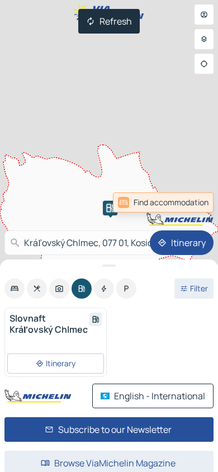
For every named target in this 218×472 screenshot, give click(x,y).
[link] (163, 202)
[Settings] (204, 39)
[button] (110, 208)
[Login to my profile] (204, 14)
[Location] (204, 64)
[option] (14, 289)
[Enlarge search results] (109, 265)
